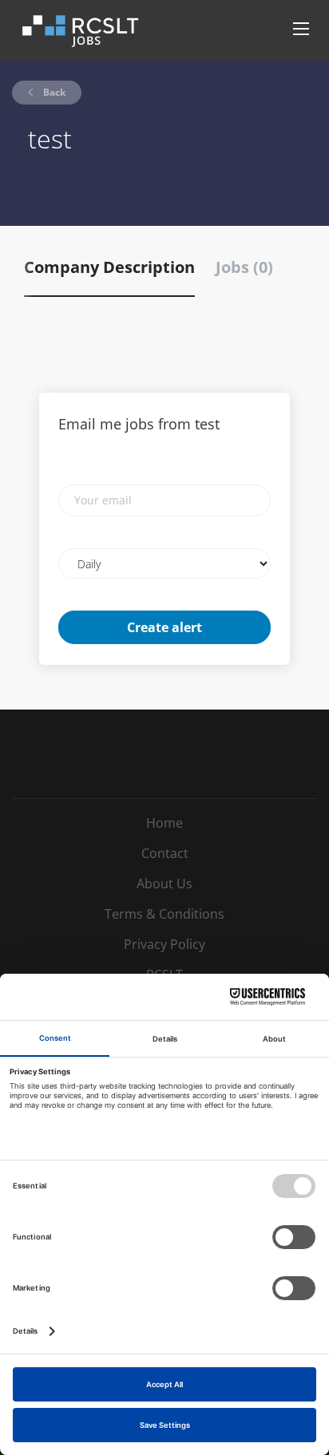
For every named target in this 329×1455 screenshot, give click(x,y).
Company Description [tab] (109, 267)
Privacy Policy (164, 944)
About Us (164, 883)
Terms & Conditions (164, 914)
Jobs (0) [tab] (244, 267)
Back (53, 92)
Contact (164, 853)
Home (164, 823)
